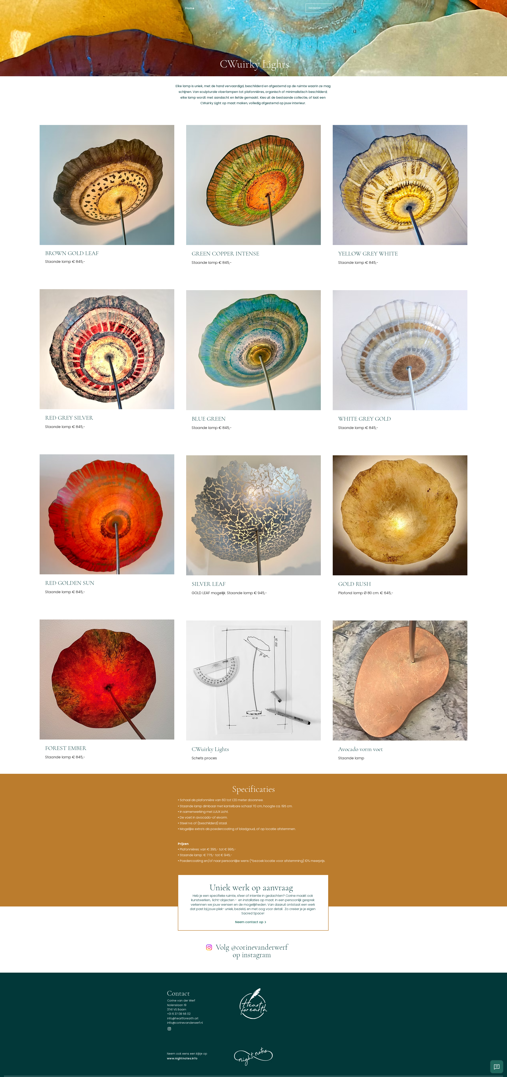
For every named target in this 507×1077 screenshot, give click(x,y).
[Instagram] (209, 947)
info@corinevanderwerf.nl (185, 1023)
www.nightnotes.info (182, 1058)
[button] (231, 8)
